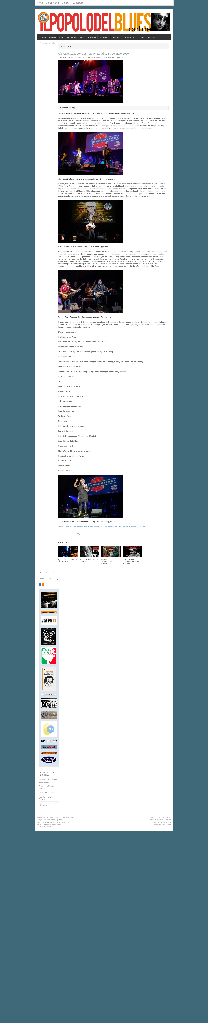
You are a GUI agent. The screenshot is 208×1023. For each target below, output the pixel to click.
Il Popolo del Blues (47, 37)
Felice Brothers (113, 526)
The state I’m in (130, 37)
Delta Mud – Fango (46, 793)
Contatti (66, 3)
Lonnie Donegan (131, 526)
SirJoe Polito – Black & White (89, 560)
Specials (116, 37)
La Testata (78, 3)
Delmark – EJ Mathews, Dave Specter (49, 781)
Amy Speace (94, 526)
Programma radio (47, 43)
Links (142, 37)
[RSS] (43, 584)
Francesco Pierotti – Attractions (47, 787)
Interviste (92, 37)
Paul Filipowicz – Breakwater (46, 798)
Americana (67, 526)
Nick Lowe (141, 526)
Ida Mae (122, 526)
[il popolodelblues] (103, 23)
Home (40, 3)
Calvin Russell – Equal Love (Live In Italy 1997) (131, 561)
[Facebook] (40, 584)
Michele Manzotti (88, 57)
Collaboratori (52, 3)
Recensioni (104, 37)
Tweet (79, 534)
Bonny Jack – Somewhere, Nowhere (107, 561)
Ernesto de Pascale (68, 37)
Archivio (151, 37)
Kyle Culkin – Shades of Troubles (67, 560)
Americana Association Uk (81, 526)
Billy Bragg (103, 526)
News (82, 37)
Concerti (105, 57)
